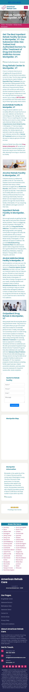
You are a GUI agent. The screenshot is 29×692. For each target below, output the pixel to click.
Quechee (18, 535)
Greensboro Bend (8, 550)
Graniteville (6, 548)
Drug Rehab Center (7, 599)
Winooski (18, 568)
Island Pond (6, 552)
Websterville (19, 554)
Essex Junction (7, 545)
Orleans (18, 531)
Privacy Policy (5, 620)
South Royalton (20, 545)
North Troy (19, 529)
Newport (6, 566)
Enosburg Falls (7, 543)
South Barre (19, 541)
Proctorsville (19, 533)
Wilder (18, 566)
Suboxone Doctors (6, 602)
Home (3, 25)
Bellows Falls (7, 531)
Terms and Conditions (7, 624)
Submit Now (14, 405)
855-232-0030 (14, 2)
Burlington (6, 533)
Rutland (18, 537)
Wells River (19, 556)
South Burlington (21, 543)
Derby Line (6, 537)
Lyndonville (6, 556)
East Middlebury (8, 541)
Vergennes (19, 552)
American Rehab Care (12, 581)
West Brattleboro (21, 558)
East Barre (6, 539)
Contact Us (4, 613)
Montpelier (9, 25)
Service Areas (5, 617)
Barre (5, 529)
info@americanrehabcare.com (16, 657)
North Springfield (21, 527)
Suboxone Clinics (6, 609)
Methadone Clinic (6, 606)
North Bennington (8, 570)
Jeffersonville (7, 554)
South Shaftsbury (21, 548)
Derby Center (7, 535)
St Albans (18, 550)
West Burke (19, 560)
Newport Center (8, 568)
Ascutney (6, 527)
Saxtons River (20, 539)
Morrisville (6, 564)
